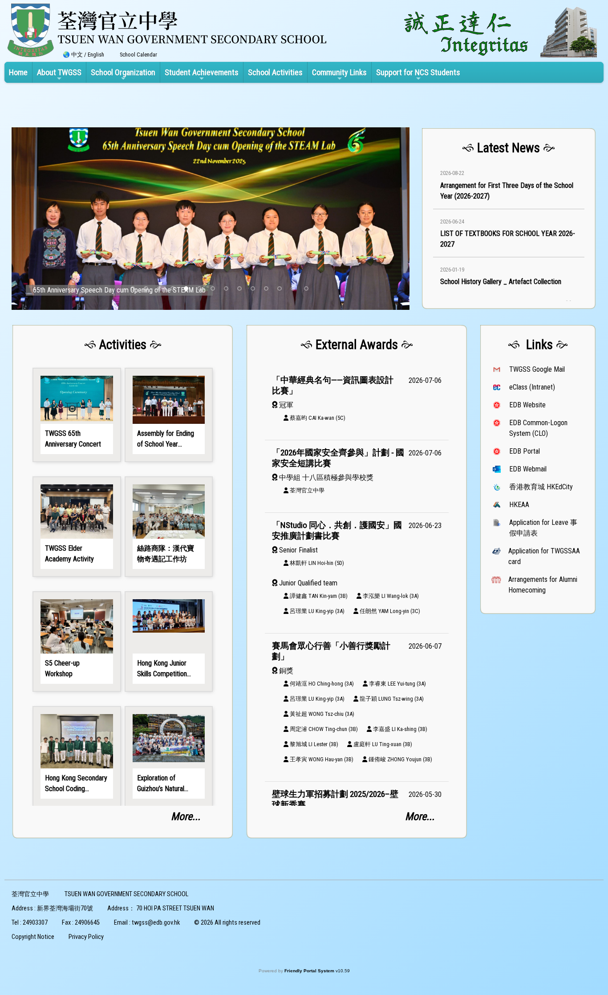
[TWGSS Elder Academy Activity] (76, 526)
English (96, 54)
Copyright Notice (33, 937)
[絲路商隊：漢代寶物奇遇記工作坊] (169, 526)
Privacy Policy (86, 937)
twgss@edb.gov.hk (156, 922)
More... (185, 816)
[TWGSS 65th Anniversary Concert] (76, 415)
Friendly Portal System (310, 970)
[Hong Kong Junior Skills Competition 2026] (169, 641)
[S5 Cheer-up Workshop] (76, 641)
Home (18, 72)
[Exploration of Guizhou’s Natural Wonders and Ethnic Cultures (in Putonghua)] (169, 756)
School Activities (275, 72)
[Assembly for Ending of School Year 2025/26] (169, 415)
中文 (77, 54)
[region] (509, 220)
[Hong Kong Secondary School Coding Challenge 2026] (76, 756)
